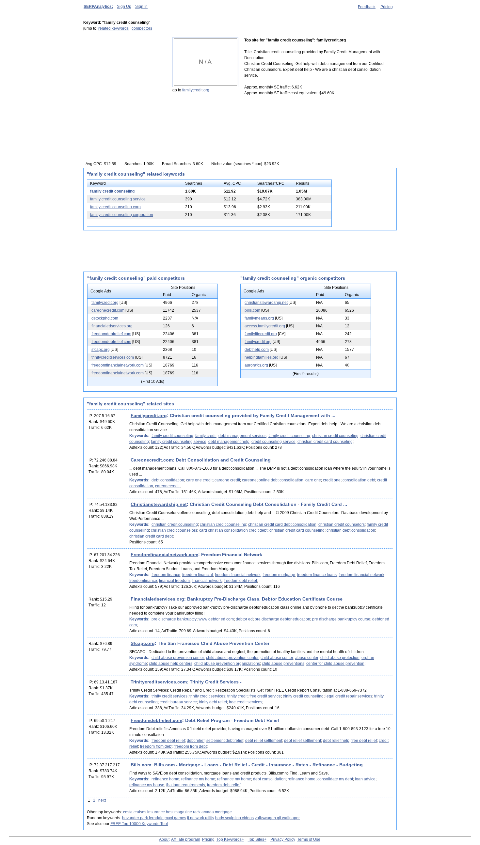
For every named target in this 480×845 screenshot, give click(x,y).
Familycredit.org (149, 415)
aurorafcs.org (256, 365)
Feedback (367, 7)
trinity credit (237, 696)
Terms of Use (308, 839)
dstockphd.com (104, 318)
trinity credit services (169, 696)
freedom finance (166, 574)
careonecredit (167, 486)
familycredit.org (195, 90)
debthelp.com (257, 349)
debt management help (228, 441)
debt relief (195, 740)
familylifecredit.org (261, 334)
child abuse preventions (283, 663)
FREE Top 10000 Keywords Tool (139, 824)
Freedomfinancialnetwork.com (164, 554)
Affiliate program (185, 839)
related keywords (113, 28)
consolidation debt (359, 480)
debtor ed (244, 619)
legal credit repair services (349, 696)
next (102, 800)
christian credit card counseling (325, 441)
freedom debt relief (240, 580)
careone (249, 480)
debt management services (242, 435)
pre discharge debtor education (282, 619)
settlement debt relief (224, 740)
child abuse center (277, 657)
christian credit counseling (335, 435)
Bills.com (141, 764)
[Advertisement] (124, 78)
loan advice (365, 779)
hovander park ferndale (143, 818)
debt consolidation (168, 480)
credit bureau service (178, 702)
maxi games (175, 818)
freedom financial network (238, 574)
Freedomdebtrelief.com (156, 720)
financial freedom (174, 580)
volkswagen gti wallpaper (277, 818)
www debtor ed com (216, 619)
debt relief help (336, 740)
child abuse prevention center (178, 657)
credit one (332, 480)
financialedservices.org (112, 326)
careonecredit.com (107, 310)
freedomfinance (143, 580)
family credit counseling (112, 191)
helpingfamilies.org (262, 357)
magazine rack (187, 812)
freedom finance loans (317, 574)
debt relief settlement (263, 740)
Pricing (386, 7)
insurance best (160, 812)
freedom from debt (156, 746)
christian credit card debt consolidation (282, 524)
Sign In (141, 6)
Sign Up (124, 6)
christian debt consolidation (351, 530)
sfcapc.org (100, 349)
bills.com (252, 310)
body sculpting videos (234, 818)
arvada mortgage (216, 812)
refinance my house (146, 785)
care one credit (199, 480)
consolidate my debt (335, 779)
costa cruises (134, 812)
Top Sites (256, 839)
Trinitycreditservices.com (159, 681)
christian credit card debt (151, 536)
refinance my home (198, 779)
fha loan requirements (185, 785)
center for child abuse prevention (335, 663)
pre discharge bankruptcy (174, 619)
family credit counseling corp (115, 207)
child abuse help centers (170, 663)
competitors (142, 28)
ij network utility (200, 818)
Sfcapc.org (143, 643)
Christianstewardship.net (159, 504)
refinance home (165, 779)
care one (313, 480)
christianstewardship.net (266, 302)
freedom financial (197, 574)
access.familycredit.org (265, 326)
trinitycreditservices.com (112, 357)
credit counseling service (273, 441)
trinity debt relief (213, 702)
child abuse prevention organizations (227, 663)
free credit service (265, 696)
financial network (207, 580)
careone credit (227, 480)
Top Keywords (229, 839)
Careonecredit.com (152, 459)
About (164, 839)
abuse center (306, 657)
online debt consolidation (281, 480)
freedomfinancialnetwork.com (117, 365)
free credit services (245, 702)
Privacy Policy (282, 839)
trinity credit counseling (303, 696)
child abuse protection (340, 657)
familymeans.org (259, 318)
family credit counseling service (118, 199)
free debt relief (364, 740)
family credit (205, 435)
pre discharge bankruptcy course (341, 619)
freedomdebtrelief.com (111, 334)
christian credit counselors (341, 524)
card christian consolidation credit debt (233, 530)
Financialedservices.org (157, 599)
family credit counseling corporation (121, 214)
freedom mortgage (279, 574)
